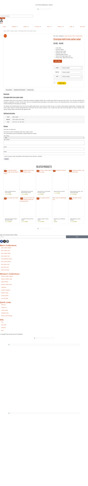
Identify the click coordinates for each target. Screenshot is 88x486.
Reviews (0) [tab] (30, 89)
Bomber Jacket (4, 292)
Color (57, 67)
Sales (71, 26)
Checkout (3, 327)
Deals (4, 26)
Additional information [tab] (19, 89)
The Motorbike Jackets (6, 258)
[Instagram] (4, 241)
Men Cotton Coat (5, 264)
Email (5, 151)
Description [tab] (9, 89)
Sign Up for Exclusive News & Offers (8, 234)
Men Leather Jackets (6, 247)
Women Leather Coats (6, 279)
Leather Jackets (14, 31)
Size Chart (82, 26)
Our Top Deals (4, 298)
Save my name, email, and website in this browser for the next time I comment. (23, 156)
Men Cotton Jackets (6, 261)
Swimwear (3, 287)
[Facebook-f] (1, 241)
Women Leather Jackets (7, 276)
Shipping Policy (5, 313)
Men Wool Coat (5, 267)
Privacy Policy (4, 310)
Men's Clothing (75, 36)
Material (57, 72)
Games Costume (5, 270)
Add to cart (62, 83)
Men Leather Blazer (6, 253)
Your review (7, 139)
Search (2, 18)
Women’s (60, 26)
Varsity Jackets (4, 295)
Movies (25, 26)
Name (5, 146)
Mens (8, 31)
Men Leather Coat (5, 250)
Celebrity (14, 26)
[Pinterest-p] (7, 241)
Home (5, 31)
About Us (3, 304)
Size (57, 76)
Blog (2, 330)
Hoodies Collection (5, 290)
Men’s (48, 26)
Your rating (6, 135)
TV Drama (37, 26)
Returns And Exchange (6, 315)
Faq (2, 322)
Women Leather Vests (6, 284)
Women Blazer (4, 281)
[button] (1, 4)
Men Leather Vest (5, 256)
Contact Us (4, 307)
